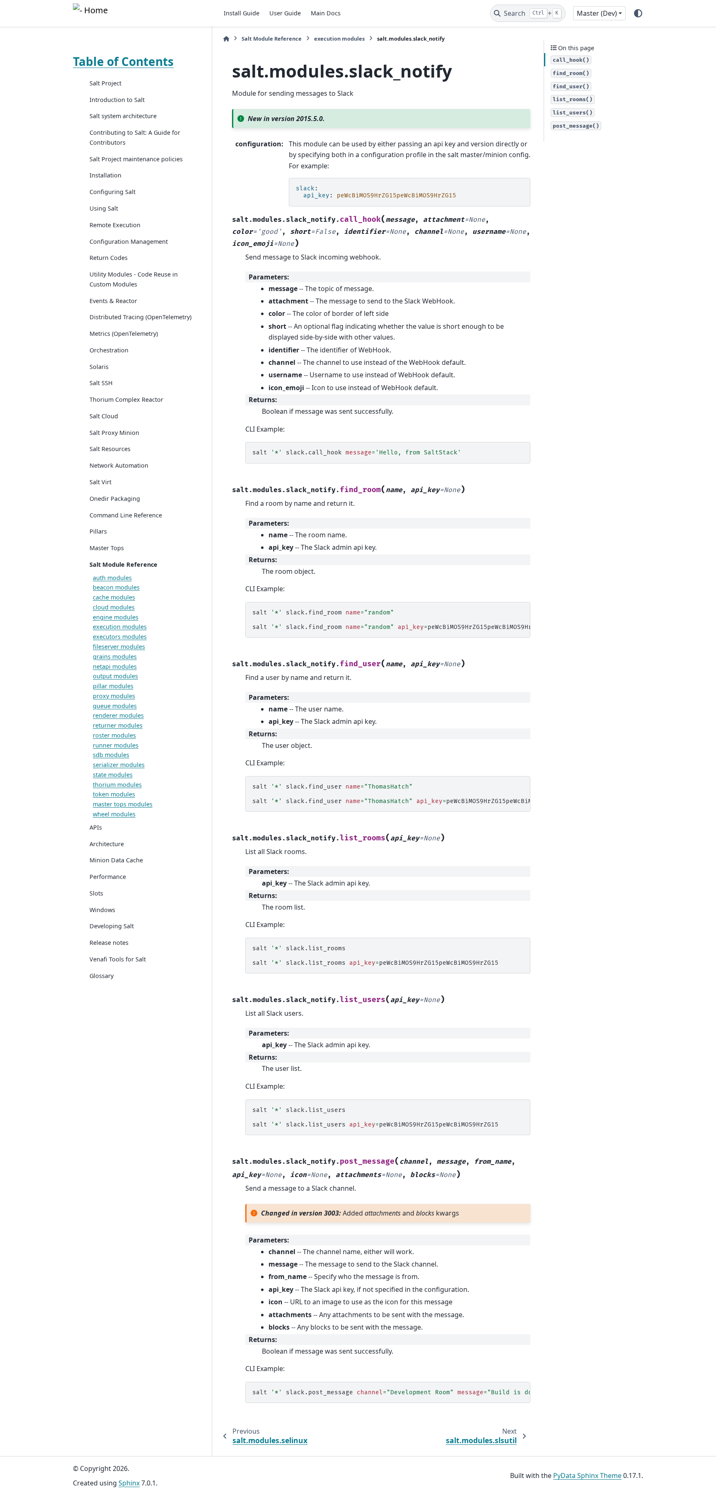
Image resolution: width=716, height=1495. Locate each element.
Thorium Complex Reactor (126, 399)
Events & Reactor (113, 301)
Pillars (98, 531)
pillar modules (113, 686)
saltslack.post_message (391, 1392)
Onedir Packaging (115, 498)
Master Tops (107, 548)
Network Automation (119, 465)
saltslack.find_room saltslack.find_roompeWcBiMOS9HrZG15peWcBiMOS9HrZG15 (391, 620)
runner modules (115, 745)
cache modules (114, 597)
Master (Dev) (597, 13)
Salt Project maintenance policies (136, 159)
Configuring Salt (112, 192)
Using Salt (104, 208)
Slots (96, 893)
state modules (113, 775)
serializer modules (119, 765)
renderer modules (118, 715)
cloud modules (114, 607)
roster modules (114, 735)
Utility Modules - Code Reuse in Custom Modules (134, 279)
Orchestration (109, 350)
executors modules (120, 637)
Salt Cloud (104, 416)
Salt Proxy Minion (114, 433)
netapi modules (115, 666)
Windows (102, 910)
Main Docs (326, 13)
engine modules (115, 617)
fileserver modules (119, 646)
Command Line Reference (126, 515)
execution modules (120, 627)
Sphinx (129, 1483)
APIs (96, 827)
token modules (114, 794)
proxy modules (114, 696)
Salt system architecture (123, 116)
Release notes (109, 943)
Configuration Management (129, 241)
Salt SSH (101, 383)
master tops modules (122, 804)
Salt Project (105, 83)
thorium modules (117, 785)
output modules (115, 676)
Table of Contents (123, 61)
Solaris (99, 367)
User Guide (285, 13)
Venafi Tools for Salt (118, 959)
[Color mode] (638, 13)
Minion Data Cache (116, 860)
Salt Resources (110, 449)
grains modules (115, 656)
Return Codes (109, 258)
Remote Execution (115, 225)
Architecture (107, 844)
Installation (105, 176)
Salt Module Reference (123, 564)
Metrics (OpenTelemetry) (124, 333)
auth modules (112, 578)
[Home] (226, 38)
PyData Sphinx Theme (587, 1475)
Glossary (102, 976)
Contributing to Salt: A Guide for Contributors (135, 137)
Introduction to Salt (117, 100)
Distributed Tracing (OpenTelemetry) (140, 317)
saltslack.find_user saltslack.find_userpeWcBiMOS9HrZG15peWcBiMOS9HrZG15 (391, 794)
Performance (108, 877)
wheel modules (114, 814)
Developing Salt (112, 926)
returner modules (118, 725)
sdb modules (111, 755)
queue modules (115, 706)
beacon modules (116, 587)
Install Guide (241, 13)
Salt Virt (100, 482)
